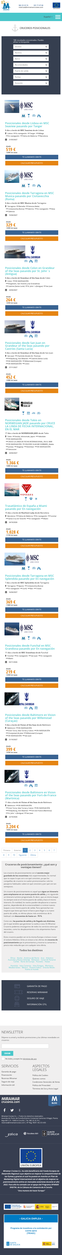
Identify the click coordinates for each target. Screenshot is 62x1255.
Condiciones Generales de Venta (46, 1082)
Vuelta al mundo (32, 969)
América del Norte (31, 958)
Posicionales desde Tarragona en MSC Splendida (29, 577)
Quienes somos (39, 1078)
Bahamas (35, 959)
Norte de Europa (27, 961)
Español (47, 16)
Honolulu (14, 965)
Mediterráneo (14, 967)
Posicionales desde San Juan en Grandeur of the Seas (27, 346)
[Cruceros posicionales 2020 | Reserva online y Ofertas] (8, 6)
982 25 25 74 (23, 5)
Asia (42, 958)
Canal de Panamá (48, 959)
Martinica (49, 965)
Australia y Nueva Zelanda (19, 959)
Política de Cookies (40, 1075)
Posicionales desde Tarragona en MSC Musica (29, 196)
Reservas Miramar (9, 1078)
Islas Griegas (38, 965)
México (25, 967)
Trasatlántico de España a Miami (26, 507)
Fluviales (39, 961)
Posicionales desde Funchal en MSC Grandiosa (30, 647)
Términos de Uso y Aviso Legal (45, 1088)
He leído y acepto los (21, 1059)
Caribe (16, 961)
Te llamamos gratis (31, 157)
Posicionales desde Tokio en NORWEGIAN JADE (30, 424)
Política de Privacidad (41, 1085)
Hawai (47, 961)
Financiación (7, 1075)
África (12, 958)
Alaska (19, 958)
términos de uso (30, 1058)
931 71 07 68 (38, 5)
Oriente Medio (49, 967)
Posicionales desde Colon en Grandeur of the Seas (30, 271)
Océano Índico (35, 967)
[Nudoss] (20, 1110)
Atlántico (49, 958)
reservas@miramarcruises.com (31, 7)
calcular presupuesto (32, 163)
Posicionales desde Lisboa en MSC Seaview (27, 124)
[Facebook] (5, 1110)
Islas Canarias (25, 965)
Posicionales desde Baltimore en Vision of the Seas (30, 718)
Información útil (8, 1085)
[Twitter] (12, 1110)
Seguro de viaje (8, 1081)
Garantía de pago (9, 1071)
